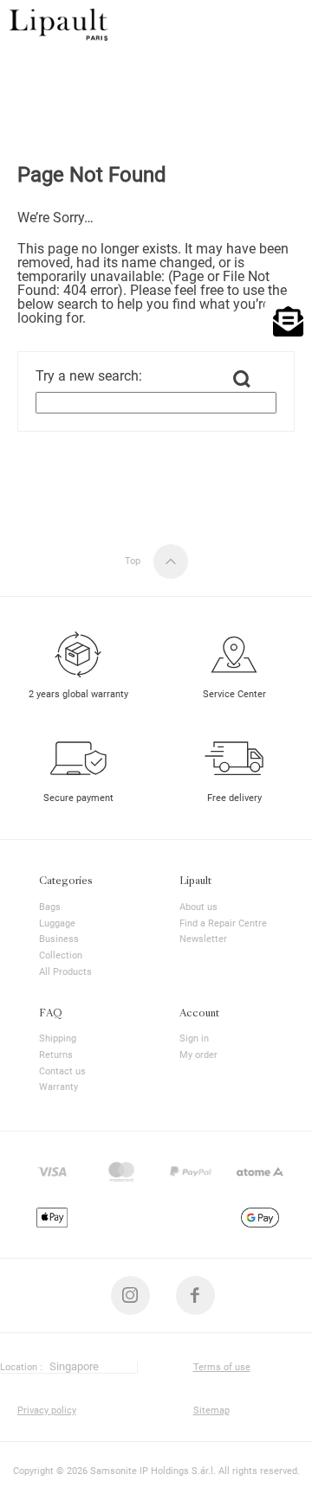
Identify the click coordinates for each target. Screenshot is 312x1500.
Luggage (57, 923)
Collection (60, 955)
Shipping (57, 1038)
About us (198, 907)
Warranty (58, 1087)
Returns (56, 1055)
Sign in (194, 1038)
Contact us (62, 1071)
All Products (65, 972)
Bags (50, 907)
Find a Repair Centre (223, 923)
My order (198, 1055)
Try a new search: (89, 376)
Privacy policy (46, 1410)
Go (241, 379)
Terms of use (221, 1367)
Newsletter (203, 939)
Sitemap (211, 1410)
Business (59, 939)
